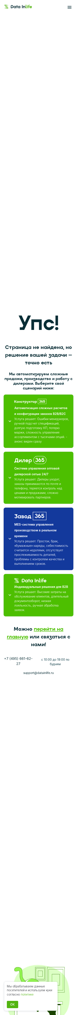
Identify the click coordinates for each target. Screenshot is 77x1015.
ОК (12, 1004)
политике (27, 994)
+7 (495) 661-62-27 (18, 661)
